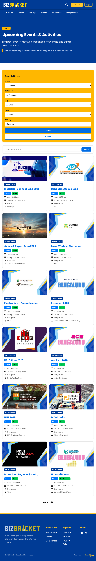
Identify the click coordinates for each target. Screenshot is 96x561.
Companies (51, 540)
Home (10, 13)
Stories (21, 13)
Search (48, 130)
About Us (67, 536)
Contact (67, 532)
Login (88, 5)
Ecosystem (71, 13)
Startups (33, 13)
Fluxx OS (88, 555)
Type (7, 110)
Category (9, 91)
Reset (48, 136)
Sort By (8, 120)
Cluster (8, 81)
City (6, 100)
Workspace (56, 13)
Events (44, 13)
